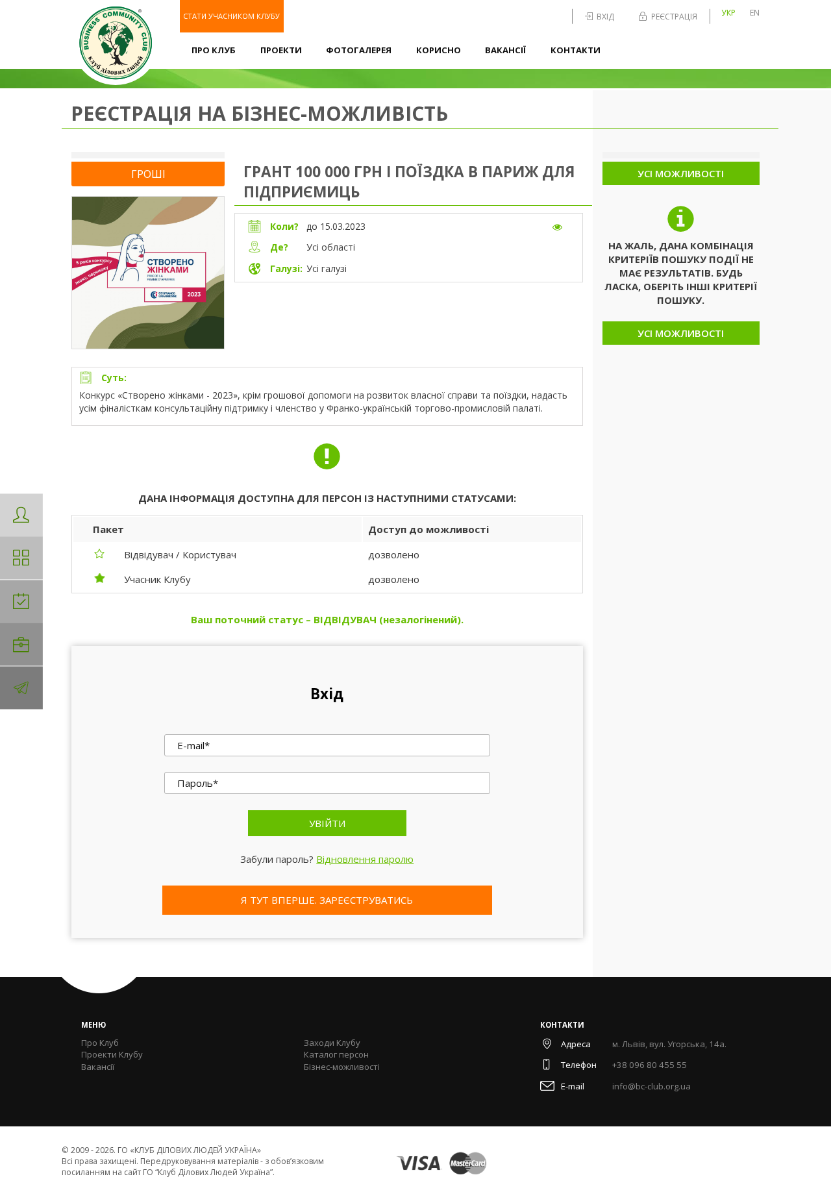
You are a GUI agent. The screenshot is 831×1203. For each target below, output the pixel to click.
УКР (728, 12)
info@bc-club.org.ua (651, 1086)
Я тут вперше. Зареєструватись (327, 899)
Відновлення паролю (365, 858)
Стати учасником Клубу (231, 16)
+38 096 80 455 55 (649, 1065)
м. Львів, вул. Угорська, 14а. (669, 1044)
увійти (327, 823)
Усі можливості (681, 173)
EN (755, 12)
